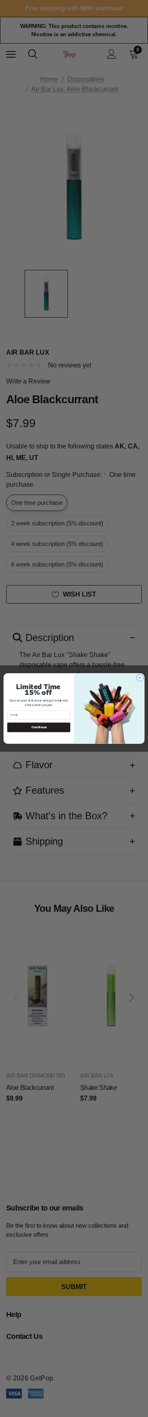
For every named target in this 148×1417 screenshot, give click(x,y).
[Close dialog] (140, 678)
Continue (38, 727)
